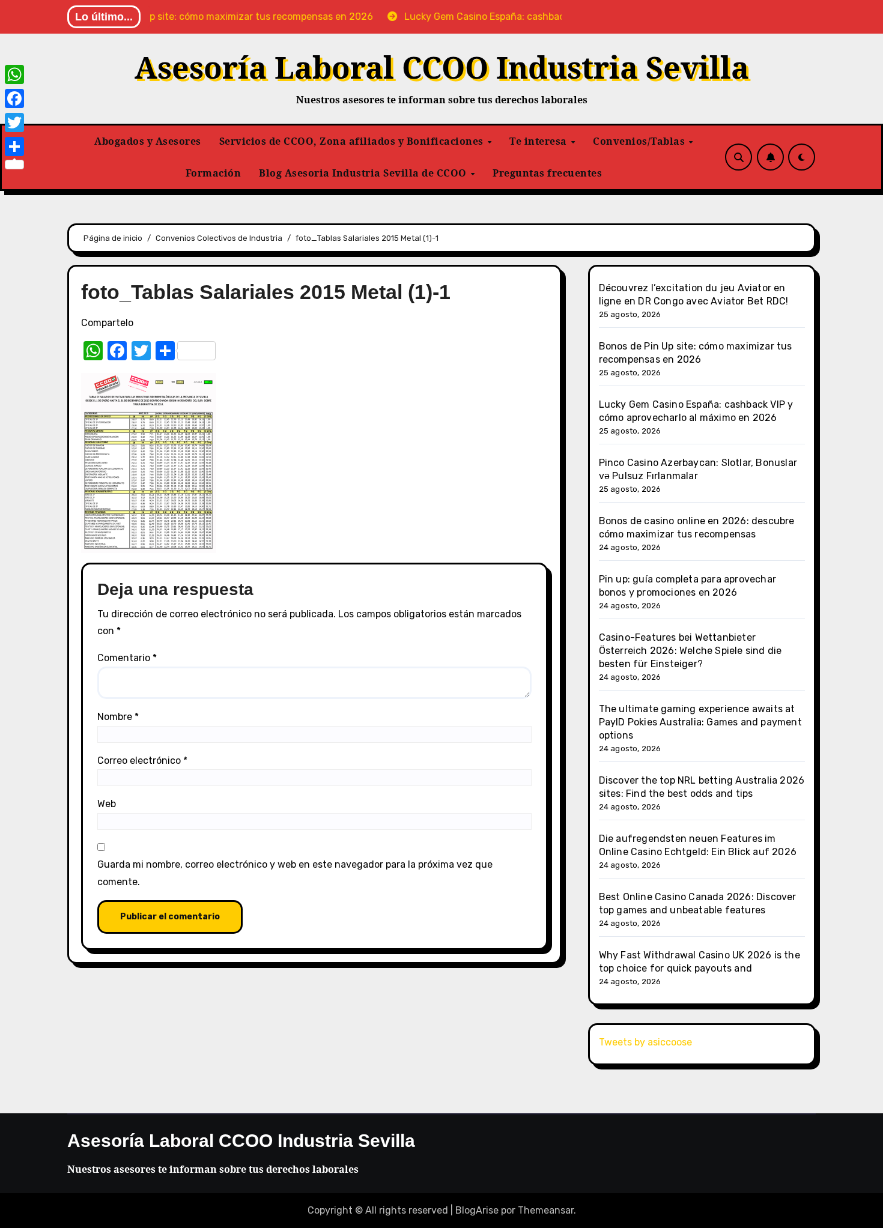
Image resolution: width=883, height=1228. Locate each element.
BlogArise (477, 1210)
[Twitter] (14, 122)
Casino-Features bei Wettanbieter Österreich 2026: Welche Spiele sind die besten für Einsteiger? (690, 651)
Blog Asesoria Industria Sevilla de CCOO (364, 173)
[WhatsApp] (14, 74)
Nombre (118, 716)
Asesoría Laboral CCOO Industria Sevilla (442, 67)
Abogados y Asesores (147, 141)
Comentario (127, 658)
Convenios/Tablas (640, 141)
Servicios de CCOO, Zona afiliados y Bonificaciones (353, 141)
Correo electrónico (142, 760)
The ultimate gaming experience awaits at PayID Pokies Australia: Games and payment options (700, 722)
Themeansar (546, 1210)
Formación (213, 173)
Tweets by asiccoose (645, 1042)
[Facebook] (14, 98)
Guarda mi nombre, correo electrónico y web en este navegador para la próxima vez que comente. (295, 873)
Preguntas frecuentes (547, 173)
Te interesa (539, 141)
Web (106, 803)
